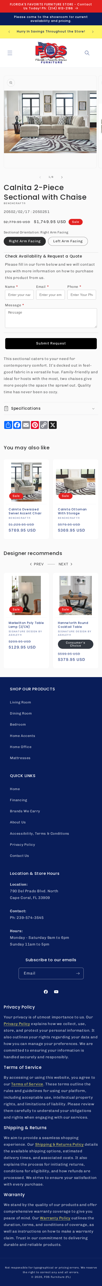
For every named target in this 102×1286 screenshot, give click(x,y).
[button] (9, 53)
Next (63, 564)
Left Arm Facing (68, 241)
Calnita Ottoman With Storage (72, 511)
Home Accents (22, 736)
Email (42, 287)
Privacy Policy (22, 845)
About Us (18, 822)
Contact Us (19, 856)
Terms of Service (27, 1084)
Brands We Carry (25, 811)
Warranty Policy (55, 1218)
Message (14, 305)
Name (11, 287)
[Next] (61, 177)
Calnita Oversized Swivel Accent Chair (25, 511)
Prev (39, 564)
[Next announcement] (92, 31)
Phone (74, 287)
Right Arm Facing (25, 241)
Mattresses (20, 758)
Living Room (20, 702)
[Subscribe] (78, 973)
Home (15, 789)
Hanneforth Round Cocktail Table (73, 625)
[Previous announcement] (9, 31)
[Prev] (40, 177)
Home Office (21, 747)
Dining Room (21, 713)
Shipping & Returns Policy (59, 1144)
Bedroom (18, 724)
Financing (18, 800)
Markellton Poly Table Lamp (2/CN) (26, 625)
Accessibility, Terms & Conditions (39, 833)
